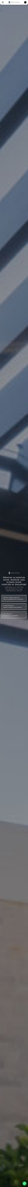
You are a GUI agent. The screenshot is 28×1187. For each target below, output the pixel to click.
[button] (3, 2)
